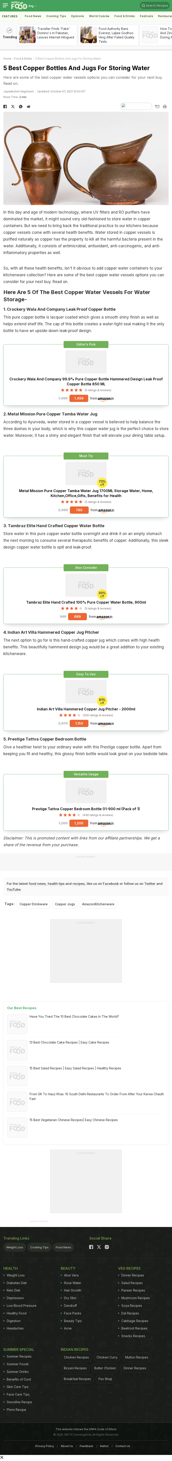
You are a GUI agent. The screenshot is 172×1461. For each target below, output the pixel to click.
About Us (67, 1446)
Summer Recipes (19, 1356)
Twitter (149, 883)
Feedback (86, 1446)
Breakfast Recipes (77, 1379)
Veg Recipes (129, 1268)
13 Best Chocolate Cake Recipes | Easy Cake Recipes (69, 1042)
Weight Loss (14, 1247)
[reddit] (28, 106)
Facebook (111, 883)
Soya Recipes (131, 1305)
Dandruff (70, 1305)
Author (104, 1446)
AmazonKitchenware (98, 904)
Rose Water (72, 1283)
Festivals (146, 16)
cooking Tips (56, 16)
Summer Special (18, 1349)
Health (10, 1268)
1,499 (79, 398)
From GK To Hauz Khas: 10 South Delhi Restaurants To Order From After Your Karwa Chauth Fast (97, 1096)
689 (77, 616)
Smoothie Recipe (19, 1402)
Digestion (14, 1321)
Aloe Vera (71, 1275)
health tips (56, 883)
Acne (68, 1328)
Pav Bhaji (105, 1379)
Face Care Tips (18, 1394)
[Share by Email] (157, 106)
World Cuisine (99, 16)
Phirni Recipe (16, 1410)
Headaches (15, 1328)
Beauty (68, 1268)
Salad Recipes (132, 1283)
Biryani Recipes (75, 1368)
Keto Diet (13, 1290)
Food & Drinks (124, 16)
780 (79, 510)
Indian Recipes (74, 1349)
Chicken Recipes (76, 1357)
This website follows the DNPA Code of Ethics (86, 1429)
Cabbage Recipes (134, 1321)
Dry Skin (70, 1298)
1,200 (78, 823)
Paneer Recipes (133, 1290)
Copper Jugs (65, 904)
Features (10, 16)
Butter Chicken (105, 1368)
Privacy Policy (44, 1446)
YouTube (14, 889)
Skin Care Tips (17, 1387)
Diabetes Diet (17, 1283)
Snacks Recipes (133, 1336)
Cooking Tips (39, 1247)
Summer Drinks (18, 1372)
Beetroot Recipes (134, 1328)
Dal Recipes (130, 1313)
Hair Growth (72, 1290)
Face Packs (72, 1313)
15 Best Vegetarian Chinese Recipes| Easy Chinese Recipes (74, 1120)
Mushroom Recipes (135, 1298)
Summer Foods (18, 1364)
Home (7, 58)
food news (37, 883)
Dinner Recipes (132, 1275)
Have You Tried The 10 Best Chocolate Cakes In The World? (74, 1016)
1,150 (79, 723)
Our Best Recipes (22, 1008)
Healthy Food (16, 1313)
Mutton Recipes (136, 1357)
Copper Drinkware (33, 904)
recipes (79, 883)
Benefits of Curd (19, 1379)
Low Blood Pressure (22, 1305)
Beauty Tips (73, 1321)
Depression (15, 1298)
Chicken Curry (107, 1357)
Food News (33, 16)
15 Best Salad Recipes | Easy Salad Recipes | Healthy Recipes (75, 1068)
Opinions (77, 16)
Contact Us (123, 1446)
